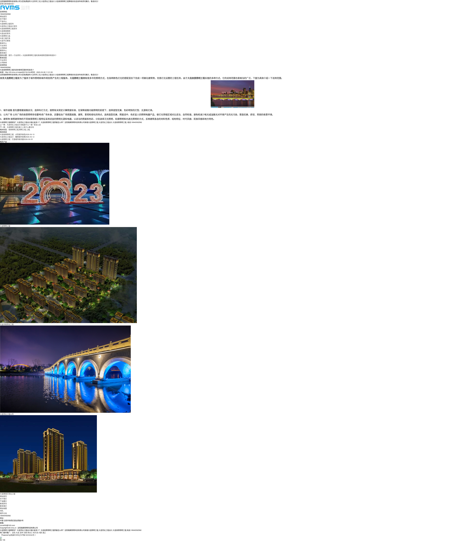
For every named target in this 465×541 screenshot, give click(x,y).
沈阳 (13, 532)
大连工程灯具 (5, 38)
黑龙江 (29, 532)
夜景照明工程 (13, 129)
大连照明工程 (36, 1)
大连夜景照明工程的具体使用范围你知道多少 (39, 55)
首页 (10, 55)
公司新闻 (3, 48)
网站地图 (3, 508)
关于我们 (3, 498)
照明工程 (22, 129)
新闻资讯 (3, 503)
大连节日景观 (5, 40)
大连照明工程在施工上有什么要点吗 (20, 127)
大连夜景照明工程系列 (8, 28)
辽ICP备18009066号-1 (27, 535)
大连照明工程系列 (7, 23)
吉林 (21, 532)
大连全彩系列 (5, 33)
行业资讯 (3, 45)
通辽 (44, 532)
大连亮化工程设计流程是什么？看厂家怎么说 (24, 124)
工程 (28, 129)
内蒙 (40, 532)
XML (2, 510)
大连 (17, 532)
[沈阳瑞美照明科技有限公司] (15, 7)
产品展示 (3, 501)
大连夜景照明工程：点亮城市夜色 (17, 134)
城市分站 (3, 513)
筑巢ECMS (15, 535)
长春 (25, 532)
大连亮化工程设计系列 (8, 26)
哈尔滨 (35, 532)
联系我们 (3, 506)
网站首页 (3, 496)
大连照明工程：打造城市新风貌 (16, 139)
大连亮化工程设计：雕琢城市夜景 (17, 137)
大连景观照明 (5, 31)
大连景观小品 (5, 36)
